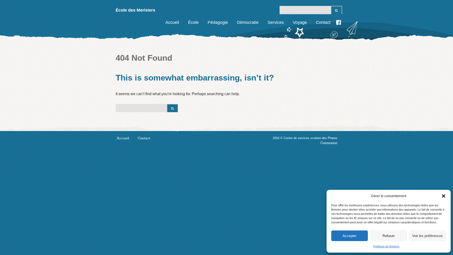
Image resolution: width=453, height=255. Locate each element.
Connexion (328, 143)
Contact (323, 22)
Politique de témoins (386, 246)
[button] (443, 196)
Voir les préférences (427, 236)
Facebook (338, 22)
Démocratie (248, 22)
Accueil (172, 22)
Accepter (350, 236)
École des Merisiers (135, 10)
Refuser (388, 236)
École (193, 22)
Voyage (300, 22)
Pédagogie (218, 22)
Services (276, 22)
